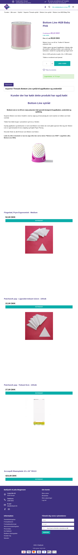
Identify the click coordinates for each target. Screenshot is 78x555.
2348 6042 (10, 500)
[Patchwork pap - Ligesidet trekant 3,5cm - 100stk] (39, 261)
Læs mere (46, 35)
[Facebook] (5, 509)
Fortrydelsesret (8, 522)
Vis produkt (39, 220)
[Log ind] (45, 7)
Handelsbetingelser (10, 519)
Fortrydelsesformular (10, 524)
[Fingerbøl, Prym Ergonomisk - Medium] (39, 175)
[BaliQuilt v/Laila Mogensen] (7, 7)
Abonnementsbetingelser (11, 526)
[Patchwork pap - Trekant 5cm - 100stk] (39, 347)
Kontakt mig (7, 535)
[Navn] (58, 520)
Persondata (7, 529)
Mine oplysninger (47, 498)
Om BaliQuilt (7, 531)
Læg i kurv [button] (62, 63)
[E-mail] (58, 524)
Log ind (44, 500)
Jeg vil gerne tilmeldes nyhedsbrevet (57, 528)
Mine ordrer (45, 493)
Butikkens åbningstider (11, 533)
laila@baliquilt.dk (12, 506)
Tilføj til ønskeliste (51, 70)
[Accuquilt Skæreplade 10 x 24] (39, 433)
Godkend (46, 532)
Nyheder (6, 538)
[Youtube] (9, 509)
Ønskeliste (45, 495)
